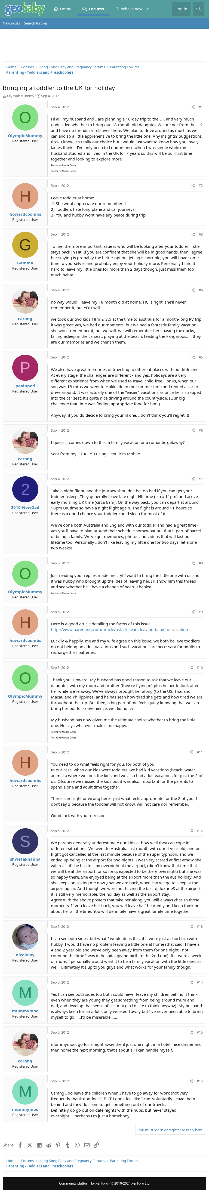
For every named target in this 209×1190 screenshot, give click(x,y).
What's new (132, 8)
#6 (201, 430)
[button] (147, 9)
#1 (201, 106)
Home (65, 8)
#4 (201, 290)
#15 (200, 1032)
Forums (96, 8)
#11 (200, 752)
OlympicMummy (20, 95)
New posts (11, 23)
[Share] (193, 107)
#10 (200, 667)
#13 (200, 926)
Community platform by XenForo (104, 1183)
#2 (201, 185)
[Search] (198, 9)
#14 (200, 982)
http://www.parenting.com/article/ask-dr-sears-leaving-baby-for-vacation (119, 629)
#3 (201, 234)
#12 (200, 830)
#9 (201, 611)
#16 (200, 1080)
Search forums (36, 23)
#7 (201, 478)
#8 (201, 563)
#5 (201, 357)
